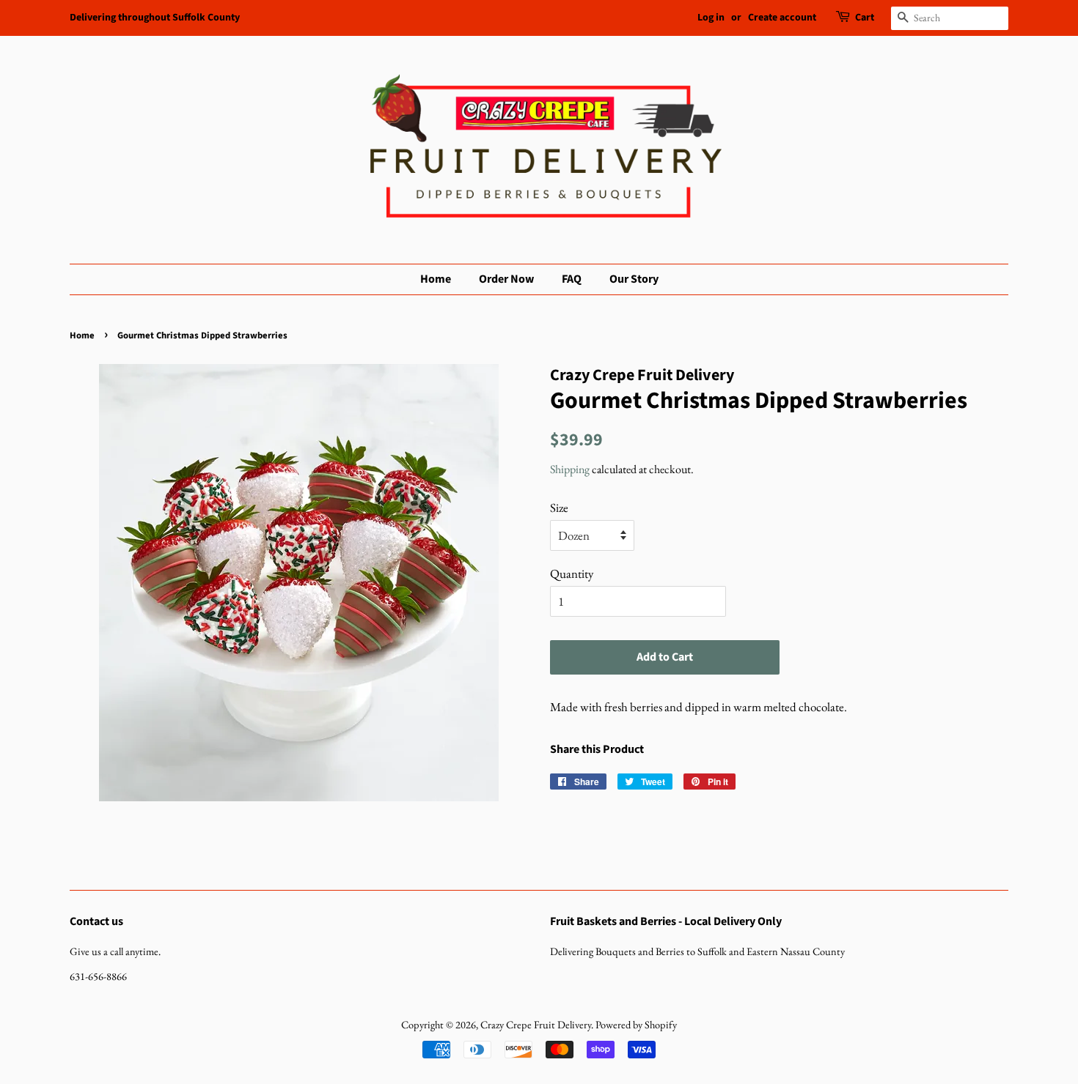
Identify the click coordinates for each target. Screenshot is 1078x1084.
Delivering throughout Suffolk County (155, 17)
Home (435, 279)
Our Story (634, 279)
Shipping (570, 469)
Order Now (506, 279)
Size (559, 508)
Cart (864, 17)
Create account (782, 17)
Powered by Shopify (636, 1024)
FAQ (572, 279)
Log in (711, 17)
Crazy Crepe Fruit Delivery (535, 1024)
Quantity (571, 573)
